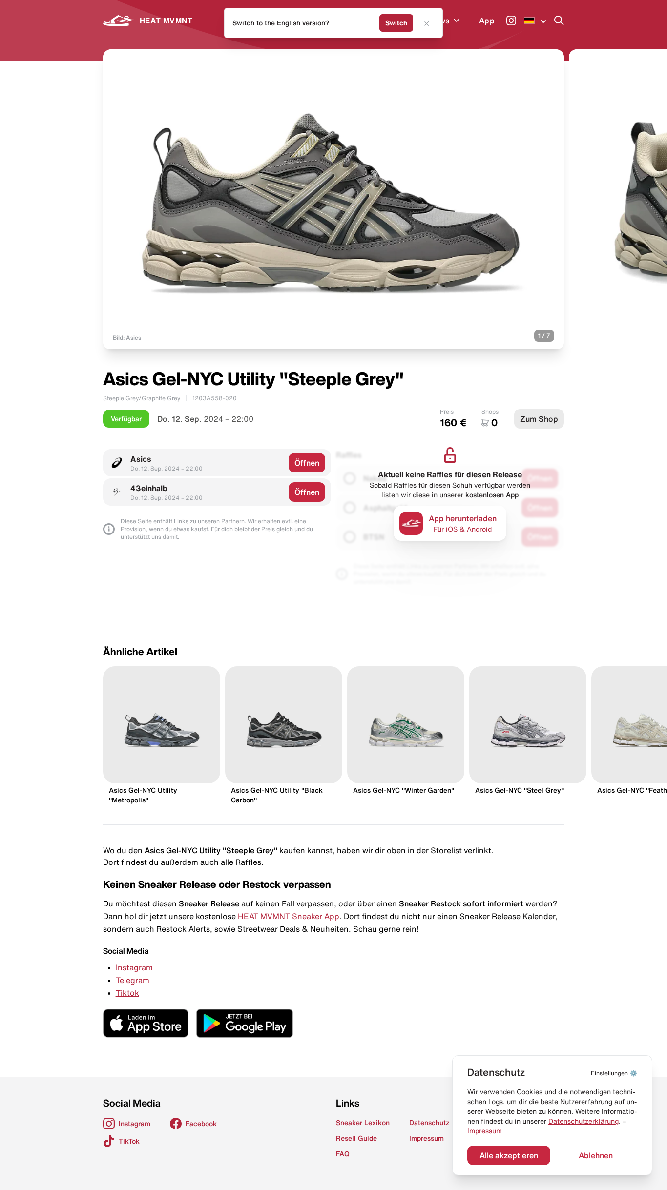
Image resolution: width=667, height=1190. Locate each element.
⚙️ (614, 1073)
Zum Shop (539, 419)
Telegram (132, 980)
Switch (396, 23)
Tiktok (127, 993)
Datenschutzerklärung (583, 1121)
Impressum (484, 1131)
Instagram (134, 967)
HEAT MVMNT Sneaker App (288, 916)
